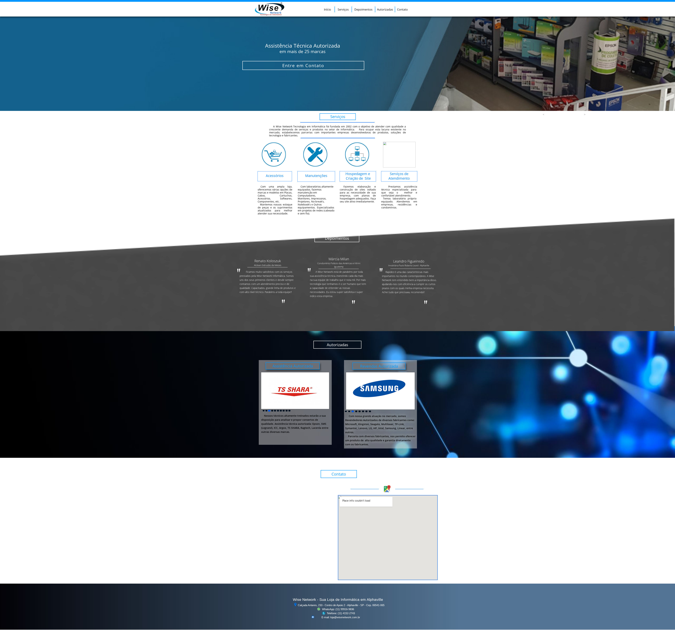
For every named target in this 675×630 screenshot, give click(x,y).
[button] (544, 114)
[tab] (263, 411)
